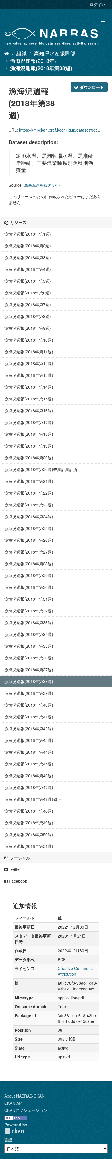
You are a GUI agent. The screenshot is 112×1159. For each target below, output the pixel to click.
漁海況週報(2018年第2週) (27, 245)
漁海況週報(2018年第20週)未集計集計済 (40, 469)
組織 (21, 53)
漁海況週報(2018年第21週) (28, 481)
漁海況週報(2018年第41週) (28, 717)
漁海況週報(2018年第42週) (28, 728)
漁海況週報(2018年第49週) (28, 823)
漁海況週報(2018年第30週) (28, 587)
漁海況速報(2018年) (33, 60)
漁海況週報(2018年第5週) (27, 281)
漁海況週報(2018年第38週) (41, 68)
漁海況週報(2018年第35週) (28, 646)
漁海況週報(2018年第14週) (28, 387)
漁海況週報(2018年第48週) (28, 811)
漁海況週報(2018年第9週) (27, 328)
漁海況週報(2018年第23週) (28, 505)
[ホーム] (6, 53)
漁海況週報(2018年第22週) (28, 493)
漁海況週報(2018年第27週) (28, 552)
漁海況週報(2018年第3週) (27, 257)
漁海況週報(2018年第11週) (28, 351)
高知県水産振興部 (54, 53)
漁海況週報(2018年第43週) (28, 740)
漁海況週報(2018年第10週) (28, 340)
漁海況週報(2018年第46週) (28, 775)
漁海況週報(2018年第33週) (28, 622)
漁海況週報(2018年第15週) (28, 399)
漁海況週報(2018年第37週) (28, 669)
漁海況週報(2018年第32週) (28, 611)
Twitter (14, 869)
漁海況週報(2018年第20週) (28, 457)
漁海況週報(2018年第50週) (28, 834)
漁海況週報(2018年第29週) (28, 575)
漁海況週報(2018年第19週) (28, 446)
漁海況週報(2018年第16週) (28, 410)
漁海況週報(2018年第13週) (28, 375)
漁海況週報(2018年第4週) (27, 269)
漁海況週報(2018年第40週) (28, 705)
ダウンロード (91, 87)
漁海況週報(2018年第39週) (28, 693)
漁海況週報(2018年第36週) (28, 658)
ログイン (97, 4)
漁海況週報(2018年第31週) (28, 599)
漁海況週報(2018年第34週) (28, 634)
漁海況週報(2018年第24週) (28, 516)
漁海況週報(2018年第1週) (27, 234)
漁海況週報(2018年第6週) (27, 293)
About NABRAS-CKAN (24, 1096)
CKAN (14, 1131)
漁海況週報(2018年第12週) (28, 363)
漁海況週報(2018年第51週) (28, 846)
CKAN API (13, 1103)
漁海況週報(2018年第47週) (28, 787)
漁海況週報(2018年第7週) (27, 304)
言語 (8, 1140)
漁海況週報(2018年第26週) (28, 540)
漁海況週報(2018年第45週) (28, 764)
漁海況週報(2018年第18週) (28, 434)
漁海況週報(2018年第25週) (28, 528)
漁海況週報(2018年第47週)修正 (32, 799)
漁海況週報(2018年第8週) (27, 316)
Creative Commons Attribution (75, 971)
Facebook (17, 881)
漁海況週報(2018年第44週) (28, 752)
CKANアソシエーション (25, 1110)
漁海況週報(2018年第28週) (28, 563)
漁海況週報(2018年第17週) (28, 422)
